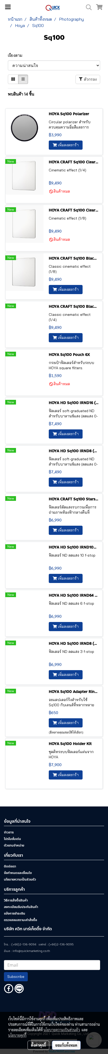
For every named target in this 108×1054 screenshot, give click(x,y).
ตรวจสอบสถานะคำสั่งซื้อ (20, 920)
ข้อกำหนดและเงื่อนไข (18, 873)
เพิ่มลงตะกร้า (68, 145)
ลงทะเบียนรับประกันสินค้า (21, 907)
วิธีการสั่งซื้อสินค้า (16, 900)
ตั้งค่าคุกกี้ (38, 1045)
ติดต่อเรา (10, 866)
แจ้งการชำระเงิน (14, 913)
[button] (87, 7)
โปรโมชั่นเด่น (12, 839)
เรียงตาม (16, 55)
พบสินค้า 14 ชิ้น (21, 94)
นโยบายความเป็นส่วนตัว (20, 879)
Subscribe (15, 976)
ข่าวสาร (9, 832)
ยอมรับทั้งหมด (66, 1045)
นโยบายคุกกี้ (17, 1035)
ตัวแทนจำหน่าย (14, 845)
